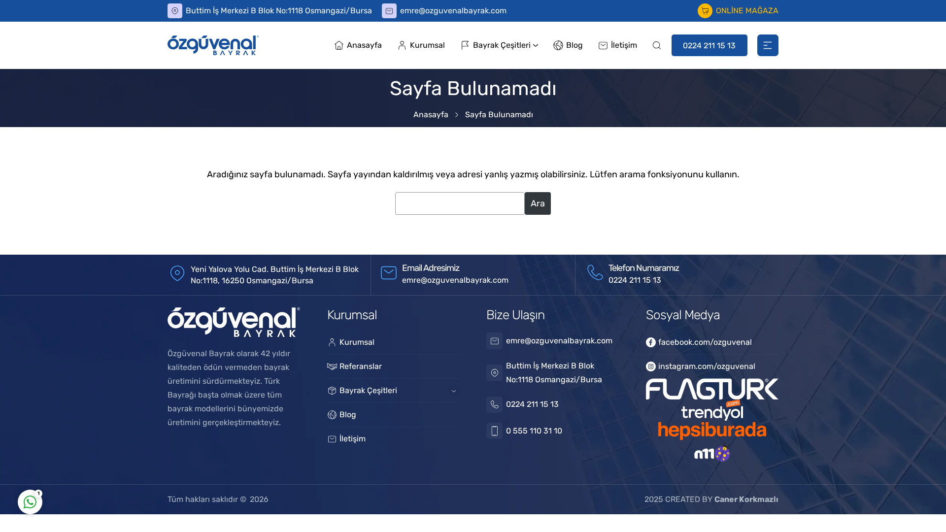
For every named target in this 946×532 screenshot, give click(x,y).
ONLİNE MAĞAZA (747, 10)
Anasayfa (430, 114)
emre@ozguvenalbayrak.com (453, 10)
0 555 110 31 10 (534, 430)
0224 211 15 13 (709, 45)
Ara (538, 203)
